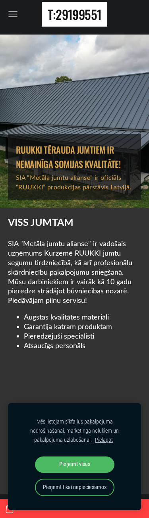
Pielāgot (104, 440)
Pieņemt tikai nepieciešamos (74, 487)
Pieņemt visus (74, 464)
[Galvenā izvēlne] (13, 14)
